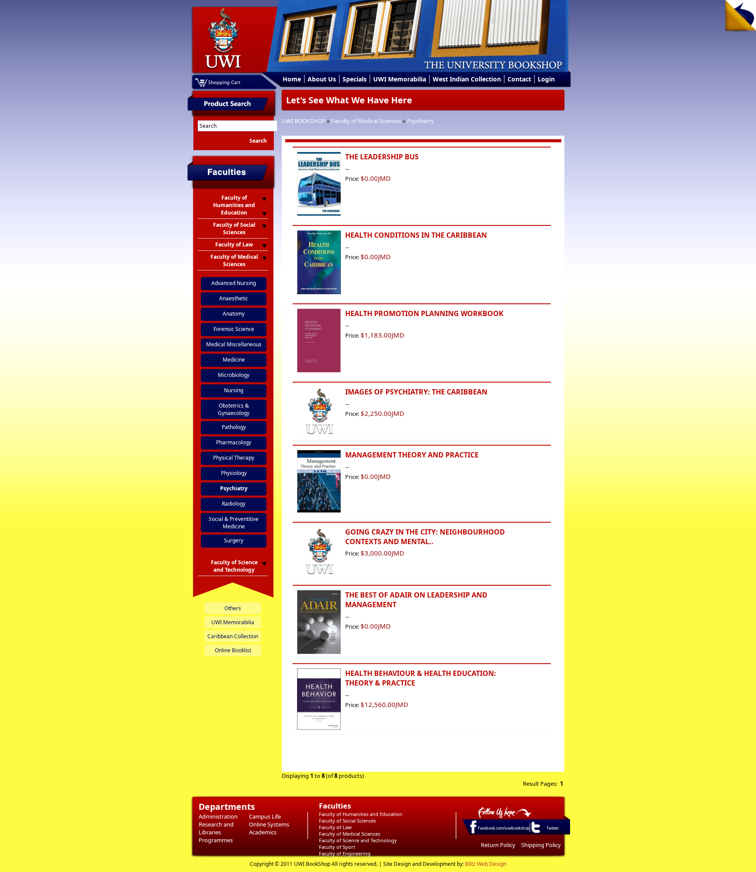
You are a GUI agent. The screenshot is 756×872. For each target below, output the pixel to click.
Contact (519, 79)
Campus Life (265, 816)
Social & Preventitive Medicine (234, 522)
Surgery (233, 540)
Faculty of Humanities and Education (360, 814)
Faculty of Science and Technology (358, 840)
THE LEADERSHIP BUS (382, 157)
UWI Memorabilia (399, 79)
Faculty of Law (335, 827)
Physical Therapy (233, 457)
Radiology (233, 503)
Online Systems (269, 824)
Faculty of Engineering (345, 853)
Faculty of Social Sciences (347, 820)
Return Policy (498, 845)
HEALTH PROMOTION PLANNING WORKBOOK (424, 313)
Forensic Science (234, 329)
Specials (355, 79)
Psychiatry (420, 121)
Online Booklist (233, 650)
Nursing (233, 390)
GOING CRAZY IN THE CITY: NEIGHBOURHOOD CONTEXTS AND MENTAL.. (425, 536)
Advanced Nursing (233, 283)
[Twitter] (535, 833)
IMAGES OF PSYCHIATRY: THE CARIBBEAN (416, 392)
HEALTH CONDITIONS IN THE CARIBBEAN (416, 235)
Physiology (234, 473)
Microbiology (233, 375)
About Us (322, 79)
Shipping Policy (541, 845)
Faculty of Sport (337, 847)
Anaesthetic (233, 298)
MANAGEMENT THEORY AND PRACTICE (412, 455)
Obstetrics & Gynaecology (233, 409)
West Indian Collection (467, 79)
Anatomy (234, 313)
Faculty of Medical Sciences (366, 121)
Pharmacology (233, 442)
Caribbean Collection (232, 636)
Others (232, 608)
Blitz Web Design (485, 864)
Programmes (216, 840)
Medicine (234, 359)
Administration (218, 816)
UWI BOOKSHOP (304, 121)
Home (292, 79)
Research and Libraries (216, 828)
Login (546, 79)
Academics (262, 832)
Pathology (234, 427)
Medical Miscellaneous (234, 344)
